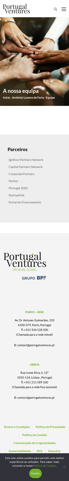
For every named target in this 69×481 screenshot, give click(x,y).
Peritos (13, 181)
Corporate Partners (21, 174)
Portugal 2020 (18, 188)
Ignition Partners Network (26, 159)
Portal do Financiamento (25, 202)
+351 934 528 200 (36, 329)
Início (6, 97)
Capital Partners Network (26, 167)
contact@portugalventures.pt (36, 345)
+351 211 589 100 (36, 382)
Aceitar (35, 473)
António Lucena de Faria (28, 97)
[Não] (64, 467)
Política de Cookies (44, 465)
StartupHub (16, 195)
